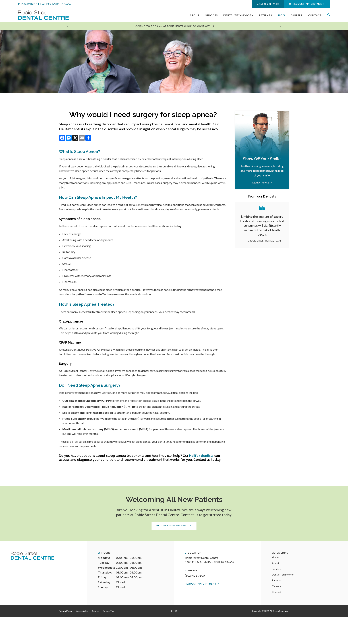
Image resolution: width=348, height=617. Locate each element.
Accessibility (82, 611)
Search (327, 15)
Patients (265, 15)
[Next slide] (280, 26)
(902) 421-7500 (269, 4)
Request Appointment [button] (308, 4)
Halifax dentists (201, 456)
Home (275, 557)
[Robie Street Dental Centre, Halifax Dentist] (32, 555)
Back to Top (108, 611)
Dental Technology (238, 15)
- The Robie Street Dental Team (262, 240)
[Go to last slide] (67, 26)
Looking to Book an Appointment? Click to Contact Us (174, 26)
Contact (315, 15)
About (194, 15)
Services (211, 15)
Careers (296, 15)
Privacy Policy (65, 611)
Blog (281, 15)
